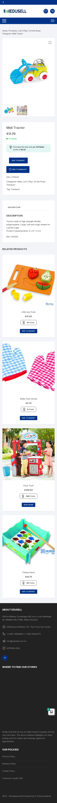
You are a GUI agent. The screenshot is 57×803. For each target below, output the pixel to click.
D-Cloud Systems (43, 796)
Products (13, 31)
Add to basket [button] (28, 331)
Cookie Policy (8, 771)
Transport (15, 189)
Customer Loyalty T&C (12, 778)
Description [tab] (14, 207)
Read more (28, 505)
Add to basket (18, 160)
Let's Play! (23, 31)
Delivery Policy (9, 763)
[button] (50, 43)
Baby (19, 181)
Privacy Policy (8, 756)
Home (4, 31)
